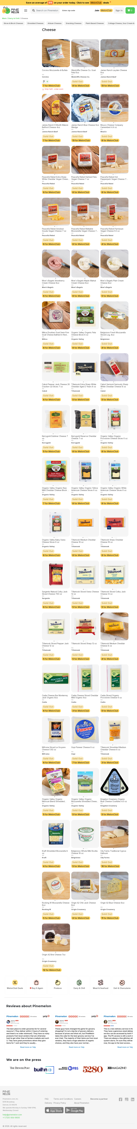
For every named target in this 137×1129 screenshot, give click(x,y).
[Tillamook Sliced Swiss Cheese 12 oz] (85, 574)
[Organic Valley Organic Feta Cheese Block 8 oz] (85, 315)
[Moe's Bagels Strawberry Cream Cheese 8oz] (56, 263)
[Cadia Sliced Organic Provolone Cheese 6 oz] (114, 678)
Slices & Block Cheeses (13, 23)
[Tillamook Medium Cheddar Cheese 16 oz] (85, 523)
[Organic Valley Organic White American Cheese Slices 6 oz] (114, 471)
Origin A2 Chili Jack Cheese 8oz (83, 904)
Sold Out (77, 81)
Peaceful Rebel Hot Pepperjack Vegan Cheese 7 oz (113, 178)
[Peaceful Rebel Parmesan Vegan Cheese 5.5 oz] (114, 212)
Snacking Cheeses (73, 23)
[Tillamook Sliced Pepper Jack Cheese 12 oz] (56, 626)
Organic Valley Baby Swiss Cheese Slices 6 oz (53, 541)
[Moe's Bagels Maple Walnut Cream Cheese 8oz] (85, 263)
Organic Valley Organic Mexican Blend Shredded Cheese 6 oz (53, 800)
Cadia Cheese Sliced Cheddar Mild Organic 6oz (84, 696)
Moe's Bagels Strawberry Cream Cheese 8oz (53, 282)
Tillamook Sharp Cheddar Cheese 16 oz (111, 541)
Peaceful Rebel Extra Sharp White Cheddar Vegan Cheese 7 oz (55, 178)
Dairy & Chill (13, 18)
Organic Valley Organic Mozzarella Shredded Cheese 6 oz (84, 800)
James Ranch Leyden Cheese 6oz (113, 71)
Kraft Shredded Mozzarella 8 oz (55, 852)
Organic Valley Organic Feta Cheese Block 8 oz (83, 333)
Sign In (119, 10)
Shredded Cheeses (35, 23)
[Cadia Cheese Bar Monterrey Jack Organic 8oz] (56, 678)
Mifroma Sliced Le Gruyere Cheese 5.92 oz (54, 748)
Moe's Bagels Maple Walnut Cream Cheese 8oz (83, 282)
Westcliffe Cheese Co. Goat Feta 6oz (83, 71)
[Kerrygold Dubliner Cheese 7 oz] (56, 419)
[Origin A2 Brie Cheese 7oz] (56, 937)
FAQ (46, 1099)
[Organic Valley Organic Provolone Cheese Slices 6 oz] (114, 419)
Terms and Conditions (63, 1099)
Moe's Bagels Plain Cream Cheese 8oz (112, 282)
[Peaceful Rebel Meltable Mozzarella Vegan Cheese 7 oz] (85, 212)
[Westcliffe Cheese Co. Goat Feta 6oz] (85, 53)
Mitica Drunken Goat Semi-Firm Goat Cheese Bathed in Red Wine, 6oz (55, 333)
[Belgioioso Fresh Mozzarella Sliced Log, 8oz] (114, 315)
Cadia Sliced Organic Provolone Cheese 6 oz (111, 696)
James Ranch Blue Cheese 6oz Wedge (85, 126)
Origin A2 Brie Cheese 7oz (53, 955)
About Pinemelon (81, 1103)
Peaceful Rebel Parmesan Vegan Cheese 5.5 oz (111, 230)
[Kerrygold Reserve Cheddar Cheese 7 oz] (85, 419)
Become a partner (99, 1099)
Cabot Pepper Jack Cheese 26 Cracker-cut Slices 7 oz (56, 385)
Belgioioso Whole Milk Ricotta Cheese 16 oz (84, 852)
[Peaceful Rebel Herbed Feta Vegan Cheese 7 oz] (85, 160)
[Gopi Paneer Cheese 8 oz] (85, 730)
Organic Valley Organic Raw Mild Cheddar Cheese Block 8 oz (55, 489)
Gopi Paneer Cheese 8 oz (82, 747)
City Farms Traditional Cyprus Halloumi (113, 852)
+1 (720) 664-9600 (11, 1117)
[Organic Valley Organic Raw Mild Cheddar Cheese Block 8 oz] (56, 471)
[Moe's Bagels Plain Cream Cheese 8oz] (114, 263)
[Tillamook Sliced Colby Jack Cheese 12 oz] (114, 574)
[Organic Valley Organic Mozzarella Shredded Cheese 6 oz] (85, 782)
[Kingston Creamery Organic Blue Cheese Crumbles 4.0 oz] (114, 782)
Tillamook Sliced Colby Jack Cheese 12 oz (113, 593)
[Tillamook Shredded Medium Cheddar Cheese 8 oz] (114, 730)
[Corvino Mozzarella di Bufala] (56, 53)
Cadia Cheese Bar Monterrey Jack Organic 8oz (55, 696)
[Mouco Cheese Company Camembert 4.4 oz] (114, 108)
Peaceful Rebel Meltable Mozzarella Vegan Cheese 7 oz (84, 230)
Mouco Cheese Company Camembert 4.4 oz (111, 126)
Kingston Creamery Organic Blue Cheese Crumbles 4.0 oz (113, 800)
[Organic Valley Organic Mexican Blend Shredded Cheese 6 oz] (56, 782)
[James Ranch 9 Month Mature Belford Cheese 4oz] (56, 108)
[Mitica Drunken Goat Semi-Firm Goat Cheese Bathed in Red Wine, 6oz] (56, 315)
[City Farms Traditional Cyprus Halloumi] (114, 834)
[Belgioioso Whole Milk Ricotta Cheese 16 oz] (85, 834)
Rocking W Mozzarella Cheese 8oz (55, 904)
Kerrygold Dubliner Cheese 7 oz (55, 437)
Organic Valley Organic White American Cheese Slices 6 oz (113, 489)
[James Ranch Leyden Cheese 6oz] (114, 53)
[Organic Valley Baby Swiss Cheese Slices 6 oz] (56, 523)
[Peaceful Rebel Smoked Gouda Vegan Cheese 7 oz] (56, 212)
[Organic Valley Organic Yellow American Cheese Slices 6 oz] (85, 471)
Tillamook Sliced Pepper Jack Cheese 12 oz (55, 644)
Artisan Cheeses (55, 23)
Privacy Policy (60, 1103)
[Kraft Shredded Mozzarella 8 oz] (56, 834)
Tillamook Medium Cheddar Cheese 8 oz (112, 644)
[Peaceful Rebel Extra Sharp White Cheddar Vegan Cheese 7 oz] (56, 160)
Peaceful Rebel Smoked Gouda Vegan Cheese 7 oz (54, 230)
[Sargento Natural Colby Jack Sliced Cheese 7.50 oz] (56, 574)
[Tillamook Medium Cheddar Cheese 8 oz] (114, 626)
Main (4, 18)
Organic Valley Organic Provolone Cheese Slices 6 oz (114, 437)
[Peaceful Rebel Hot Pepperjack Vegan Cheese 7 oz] (114, 160)
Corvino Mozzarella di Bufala (54, 70)
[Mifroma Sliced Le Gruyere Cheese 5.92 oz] (56, 730)
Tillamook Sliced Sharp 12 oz (84, 643)
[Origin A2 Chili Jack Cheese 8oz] (85, 886)
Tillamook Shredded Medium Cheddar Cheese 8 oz (113, 748)
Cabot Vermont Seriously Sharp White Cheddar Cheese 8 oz (114, 385)
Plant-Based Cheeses (95, 23)
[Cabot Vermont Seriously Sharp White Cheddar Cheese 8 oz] (114, 367)
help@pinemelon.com (12, 1115)
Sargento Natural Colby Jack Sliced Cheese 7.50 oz (54, 593)
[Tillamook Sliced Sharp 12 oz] (85, 626)
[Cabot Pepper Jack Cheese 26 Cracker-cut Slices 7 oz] (56, 367)
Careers (77, 1099)
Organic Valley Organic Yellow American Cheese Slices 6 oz (84, 489)
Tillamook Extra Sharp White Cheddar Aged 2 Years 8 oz (83, 385)
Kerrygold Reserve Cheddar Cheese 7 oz (83, 437)
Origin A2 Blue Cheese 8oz (112, 903)
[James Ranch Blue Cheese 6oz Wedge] (85, 108)
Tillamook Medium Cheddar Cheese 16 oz (83, 541)
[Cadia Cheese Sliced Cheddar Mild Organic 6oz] (85, 678)
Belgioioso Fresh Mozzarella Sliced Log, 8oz (113, 333)
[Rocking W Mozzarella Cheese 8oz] (56, 886)
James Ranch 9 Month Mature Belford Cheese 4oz (55, 126)
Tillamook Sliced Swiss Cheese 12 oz (85, 593)
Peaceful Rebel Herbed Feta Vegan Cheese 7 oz (84, 178)
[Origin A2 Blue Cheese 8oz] (114, 886)
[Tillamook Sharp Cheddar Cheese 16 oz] (114, 523)
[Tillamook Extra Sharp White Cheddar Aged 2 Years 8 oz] (85, 367)
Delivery (48, 1103)
